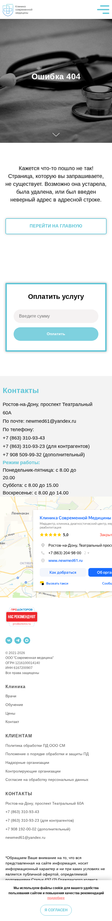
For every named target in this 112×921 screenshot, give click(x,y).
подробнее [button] (56, 898)
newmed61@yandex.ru (51, 758)
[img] (19, 9)
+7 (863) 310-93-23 (24, 783)
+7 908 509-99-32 (22, 791)
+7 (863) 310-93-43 (24, 774)
